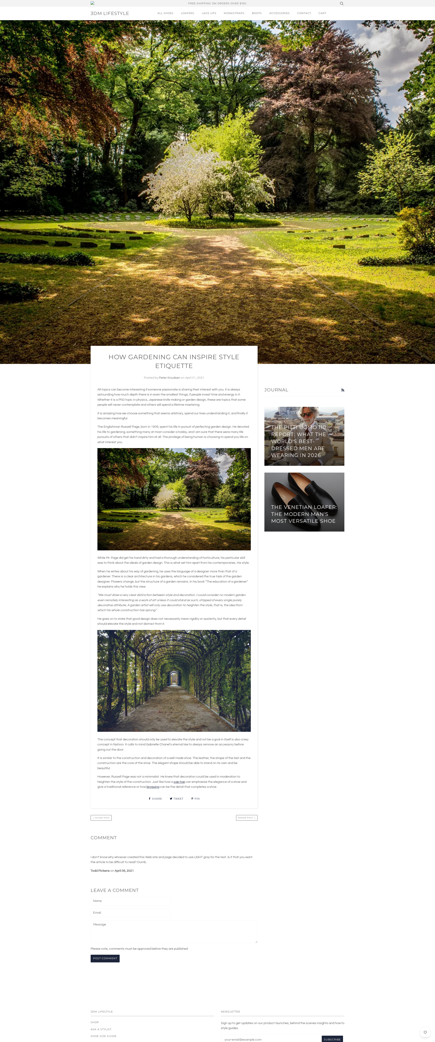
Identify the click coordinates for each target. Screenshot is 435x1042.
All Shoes (165, 13)
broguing (153, 786)
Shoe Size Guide (103, 1036)
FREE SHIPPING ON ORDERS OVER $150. (217, 3)
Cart (322, 13)
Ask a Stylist (101, 1029)
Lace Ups (209, 13)
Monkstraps (234, 13)
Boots (257, 13)
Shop (95, 1022)
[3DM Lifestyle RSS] (342, 390)
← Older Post (101, 818)
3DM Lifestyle (110, 13)
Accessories (279, 13)
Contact (304, 13)
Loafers (187, 13)
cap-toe (179, 781)
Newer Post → (247, 818)
